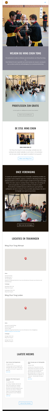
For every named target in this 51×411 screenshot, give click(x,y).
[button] (26, 258)
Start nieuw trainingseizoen (13, 362)
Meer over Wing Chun (25, 158)
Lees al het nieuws (25, 403)
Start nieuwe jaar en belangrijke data (36, 362)
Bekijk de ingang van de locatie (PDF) (12, 331)
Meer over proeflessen (25, 115)
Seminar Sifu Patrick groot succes (13, 379)
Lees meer (8, 372)
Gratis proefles (25, 30)
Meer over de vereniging (25, 225)
